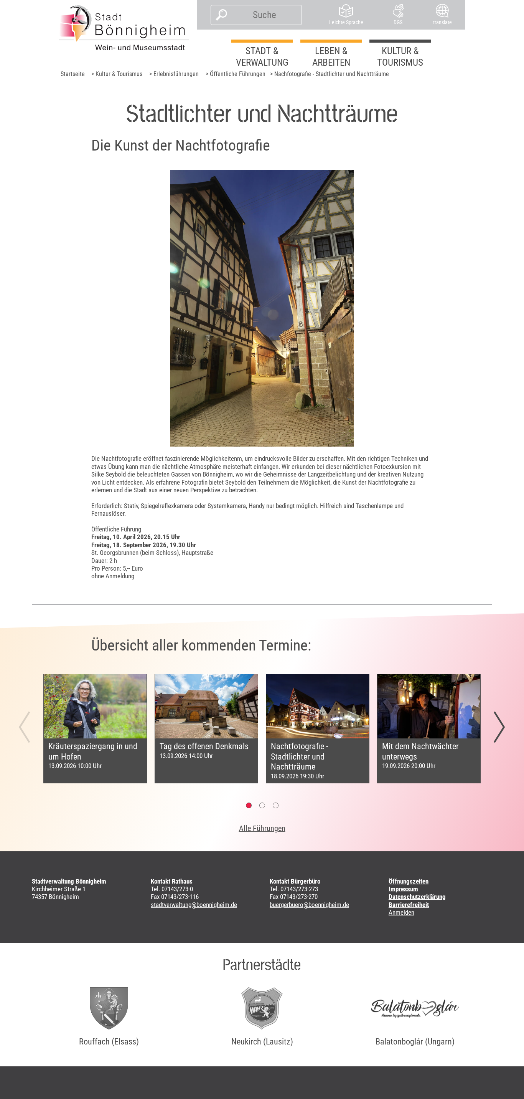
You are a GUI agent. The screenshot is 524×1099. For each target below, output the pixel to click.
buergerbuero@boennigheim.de (309, 905)
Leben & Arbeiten (331, 56)
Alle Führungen (262, 828)
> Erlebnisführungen (174, 74)
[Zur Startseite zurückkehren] (124, 27)
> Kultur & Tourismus (116, 74)
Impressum (403, 889)
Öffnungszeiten (408, 881)
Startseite (73, 74)
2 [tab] (262, 805)
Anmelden (401, 912)
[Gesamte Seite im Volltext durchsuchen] (219, 15)
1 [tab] (249, 805)
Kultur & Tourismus (400, 56)
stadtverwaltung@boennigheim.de (194, 905)
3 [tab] (275, 805)
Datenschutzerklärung (417, 896)
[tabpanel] (95, 728)
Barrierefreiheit (409, 905)
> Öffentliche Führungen (235, 74)
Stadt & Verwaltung (262, 56)
